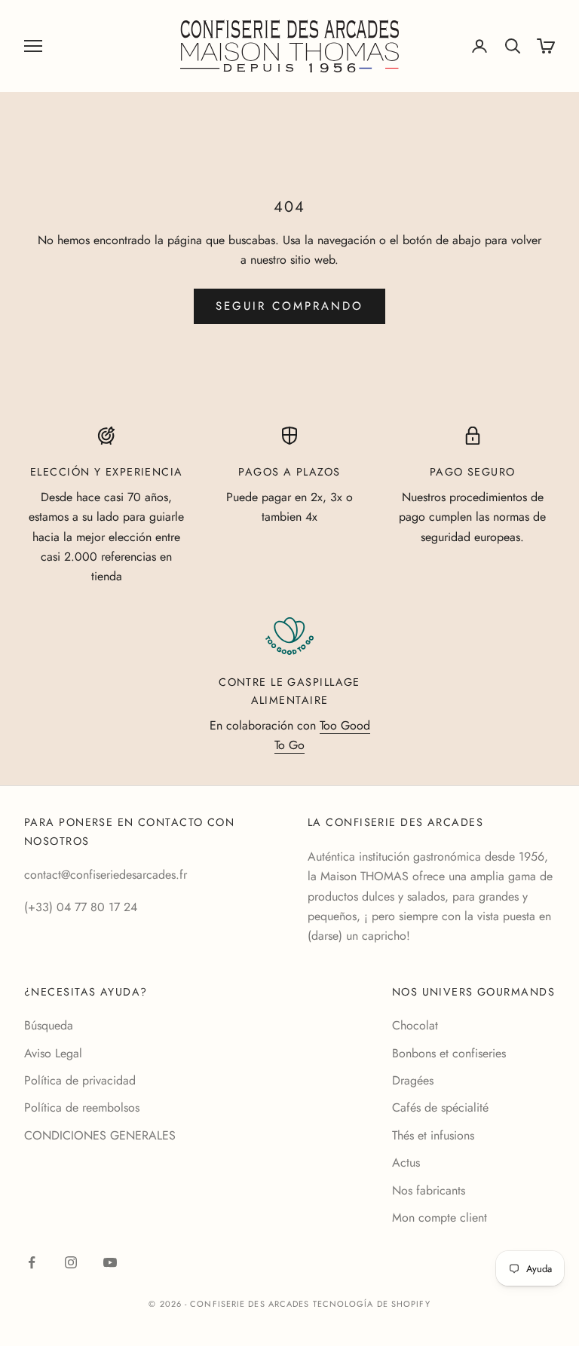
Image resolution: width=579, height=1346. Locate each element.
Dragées (412, 1080)
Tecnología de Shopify (371, 1304)
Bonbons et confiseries (449, 1053)
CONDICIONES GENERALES (100, 1135)
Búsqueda (48, 1025)
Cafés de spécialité (440, 1107)
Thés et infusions (433, 1135)
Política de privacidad (80, 1080)
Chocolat (415, 1025)
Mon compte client (439, 1217)
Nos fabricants (428, 1190)
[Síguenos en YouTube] (110, 1262)
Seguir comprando (289, 306)
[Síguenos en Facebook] (31, 1262)
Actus (406, 1162)
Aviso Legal (53, 1053)
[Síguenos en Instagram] (70, 1262)
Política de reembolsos (81, 1107)
